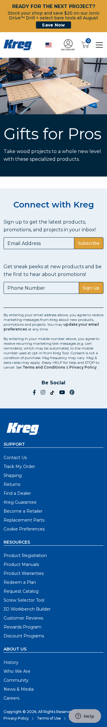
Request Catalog (21, 591)
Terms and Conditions (44, 367)
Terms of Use (49, 718)
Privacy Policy (83, 367)
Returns (12, 484)
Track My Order (19, 466)
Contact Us (15, 457)
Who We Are (17, 671)
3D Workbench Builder (27, 609)
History (11, 662)
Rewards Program (22, 627)
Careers (11, 698)
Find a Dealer (17, 493)
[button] (68, 45)
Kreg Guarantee (20, 502)
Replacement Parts (24, 520)
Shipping (13, 475)
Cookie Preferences (24, 529)
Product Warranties (24, 573)
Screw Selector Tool (24, 600)
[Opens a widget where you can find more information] (84, 716)
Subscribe (89, 243)
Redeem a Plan (20, 582)
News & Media (19, 689)
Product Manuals (21, 564)
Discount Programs (24, 636)
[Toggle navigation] (99, 44)
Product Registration (25, 555)
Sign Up (91, 288)
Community (16, 680)
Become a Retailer (23, 511)
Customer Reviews (23, 618)
